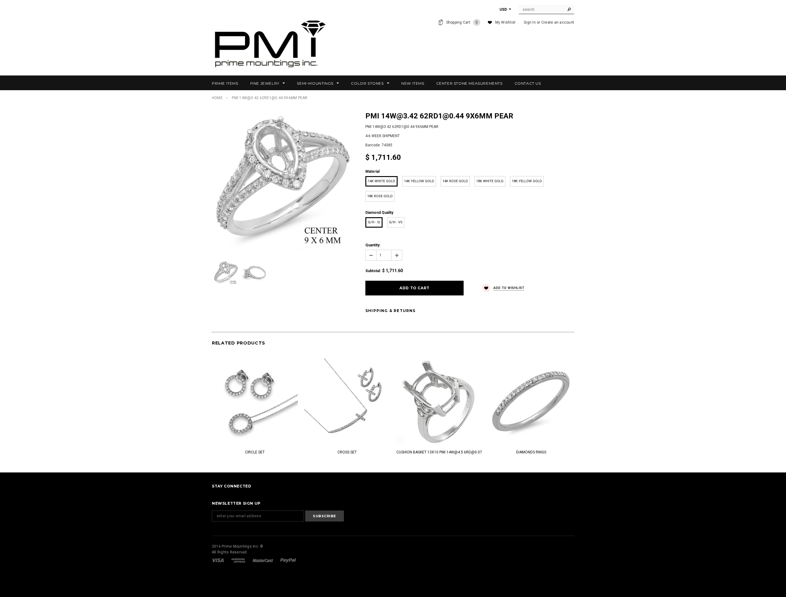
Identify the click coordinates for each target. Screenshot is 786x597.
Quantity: (372, 245)
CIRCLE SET (255, 452)
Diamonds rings (531, 452)
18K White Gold (490, 181)
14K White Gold (381, 181)
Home (217, 98)
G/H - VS (396, 222)
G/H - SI (374, 222)
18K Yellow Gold (527, 181)
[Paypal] (288, 560)
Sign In (530, 22)
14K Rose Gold (455, 181)
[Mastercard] (263, 560)
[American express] (238, 560)
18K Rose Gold (380, 196)
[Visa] (218, 560)
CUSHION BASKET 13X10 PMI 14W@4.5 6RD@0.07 (439, 452)
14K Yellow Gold (419, 181)
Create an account (557, 22)
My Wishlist (505, 22)
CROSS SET (347, 452)
